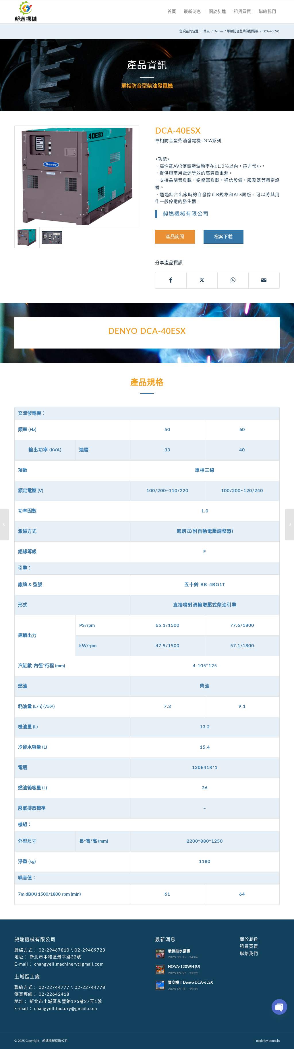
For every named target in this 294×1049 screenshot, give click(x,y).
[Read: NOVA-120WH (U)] (160, 969)
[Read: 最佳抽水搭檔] (160, 954)
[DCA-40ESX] (76, 176)
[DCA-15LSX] (4, 524)
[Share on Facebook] (170, 280)
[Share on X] (202, 280)
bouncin (274, 1040)
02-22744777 (54, 987)
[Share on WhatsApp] (233, 280)
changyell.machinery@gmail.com (68, 964)
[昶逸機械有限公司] (25, 11)
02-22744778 (90, 987)
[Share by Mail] (264, 280)
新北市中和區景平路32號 (54, 957)
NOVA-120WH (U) (184, 966)
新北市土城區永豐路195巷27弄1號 (65, 1001)
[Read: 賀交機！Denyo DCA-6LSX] (160, 985)
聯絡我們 (249, 954)
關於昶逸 (249, 939)
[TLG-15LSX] (289, 524)
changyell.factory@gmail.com (65, 1009)
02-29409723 (90, 950)
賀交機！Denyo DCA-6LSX (190, 982)
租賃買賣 (249, 946)
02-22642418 (53, 994)
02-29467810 (54, 950)
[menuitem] (172, 11)
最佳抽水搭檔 (179, 951)
